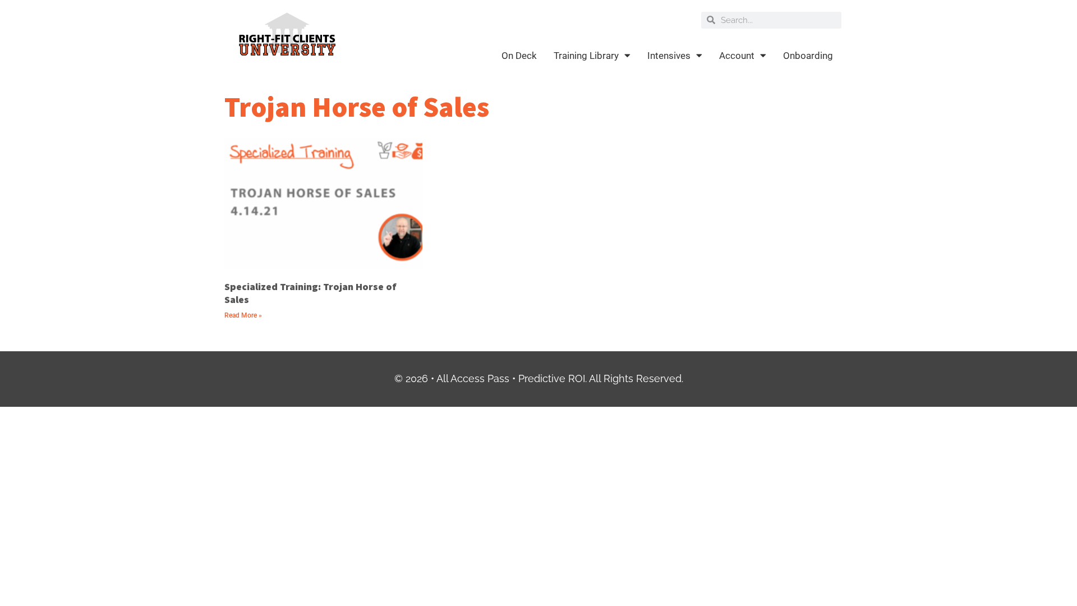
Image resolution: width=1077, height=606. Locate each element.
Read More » (243, 315)
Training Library (586, 55)
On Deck (519, 55)
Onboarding (808, 55)
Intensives (669, 55)
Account (736, 55)
